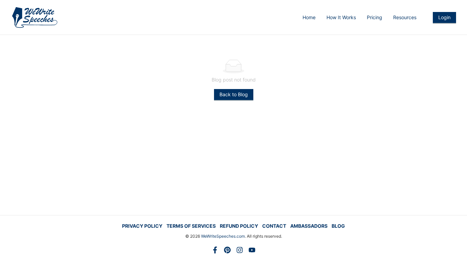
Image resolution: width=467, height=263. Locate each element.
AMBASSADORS (309, 226)
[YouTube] (252, 250)
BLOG (338, 226)
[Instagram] (239, 250)
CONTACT (274, 226)
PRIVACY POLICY (142, 226)
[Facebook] (215, 250)
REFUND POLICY (239, 226)
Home (309, 17)
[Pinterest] (227, 250)
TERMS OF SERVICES (191, 226)
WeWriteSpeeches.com (223, 236)
